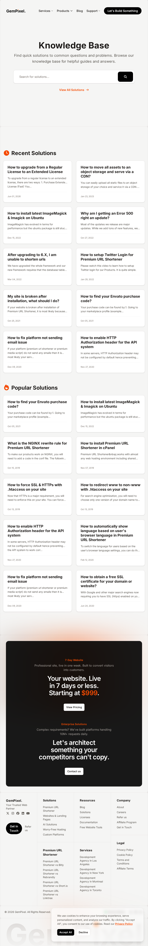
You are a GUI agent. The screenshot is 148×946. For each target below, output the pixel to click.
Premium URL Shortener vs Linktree (51, 894)
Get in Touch (124, 827)
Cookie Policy (125, 854)
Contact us (74, 771)
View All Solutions (71, 90)
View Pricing (74, 707)
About (120, 807)
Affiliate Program (126, 822)
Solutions (85, 812)
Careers (121, 812)
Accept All (65, 932)
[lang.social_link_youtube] (28, 813)
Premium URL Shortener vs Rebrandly (51, 873)
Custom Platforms (53, 834)
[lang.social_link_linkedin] (23, 813)
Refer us (28, 828)
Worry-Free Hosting (54, 829)
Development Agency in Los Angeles (88, 860)
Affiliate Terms (125, 868)
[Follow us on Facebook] (18, 813)
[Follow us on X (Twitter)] (8, 813)
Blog (80, 11)
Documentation (89, 822)
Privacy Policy (125, 849)
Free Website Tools (91, 827)
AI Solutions (50, 824)
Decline (83, 932)
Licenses (85, 817)
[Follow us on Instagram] (13, 813)
